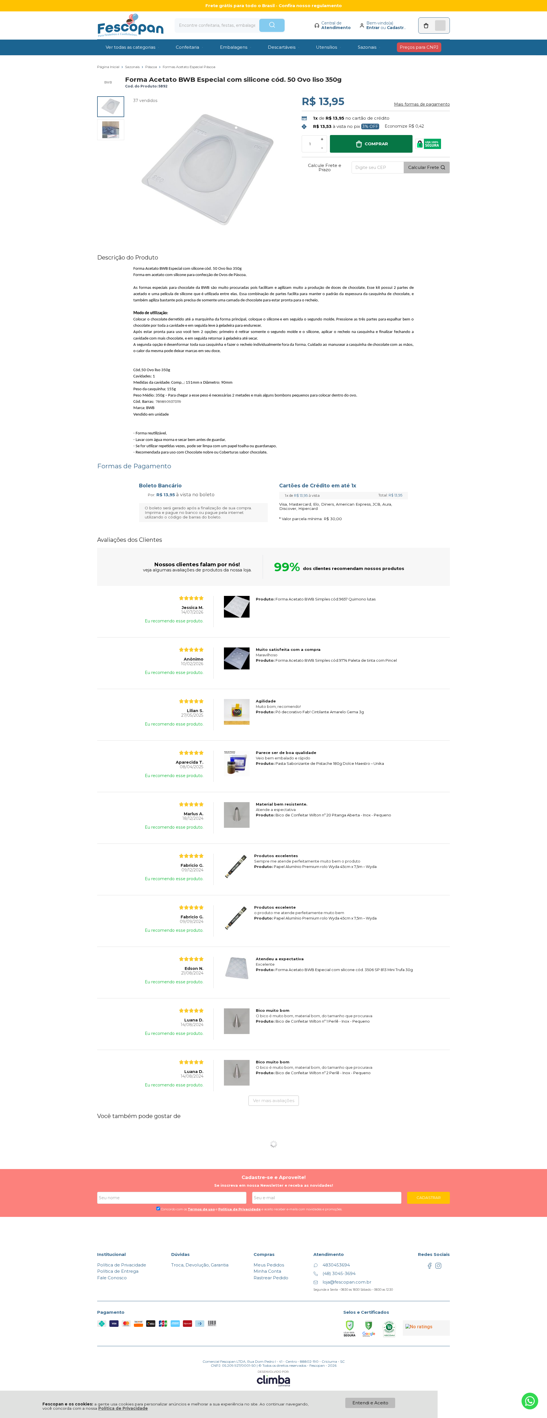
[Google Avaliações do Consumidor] (426, 1328)
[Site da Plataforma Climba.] (273, 1378)
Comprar (376, 143)
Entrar (372, 27)
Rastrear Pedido (271, 1277)
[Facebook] (429, 1267)
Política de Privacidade (123, 1408)
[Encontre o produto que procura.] (272, 25)
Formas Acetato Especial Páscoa (189, 67)
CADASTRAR (429, 1197)
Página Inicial (108, 67)
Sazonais (132, 67)
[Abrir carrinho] (434, 25)
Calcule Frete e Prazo (324, 167)
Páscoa (151, 67)
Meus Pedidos (269, 1265)
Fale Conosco (112, 1277)
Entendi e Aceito (370, 1402)
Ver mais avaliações (273, 1100)
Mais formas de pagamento (422, 104)
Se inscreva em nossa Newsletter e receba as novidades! (273, 1185)
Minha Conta (267, 1271)
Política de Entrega (117, 1271)
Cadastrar (397, 27)
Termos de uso (201, 1209)
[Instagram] (438, 1267)
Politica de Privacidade (239, 1209)
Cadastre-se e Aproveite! (274, 1177)
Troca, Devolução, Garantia (199, 1265)
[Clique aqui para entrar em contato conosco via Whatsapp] (529, 1401)
